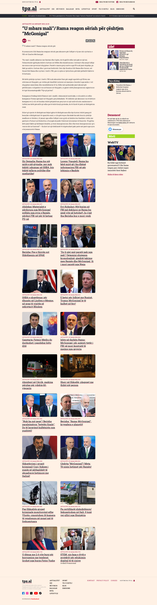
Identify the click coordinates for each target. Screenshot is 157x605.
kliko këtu (122, 123)
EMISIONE (120, 9)
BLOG (112, 9)
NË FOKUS (60, 9)
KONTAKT (91, 580)
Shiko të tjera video (115, 174)
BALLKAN (70, 9)
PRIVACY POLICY (102, 580)
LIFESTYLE (85, 9)
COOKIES (114, 580)
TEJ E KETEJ (104, 9)
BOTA (78, 9)
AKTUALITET (45, 9)
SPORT (94, 9)
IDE (53, 9)
